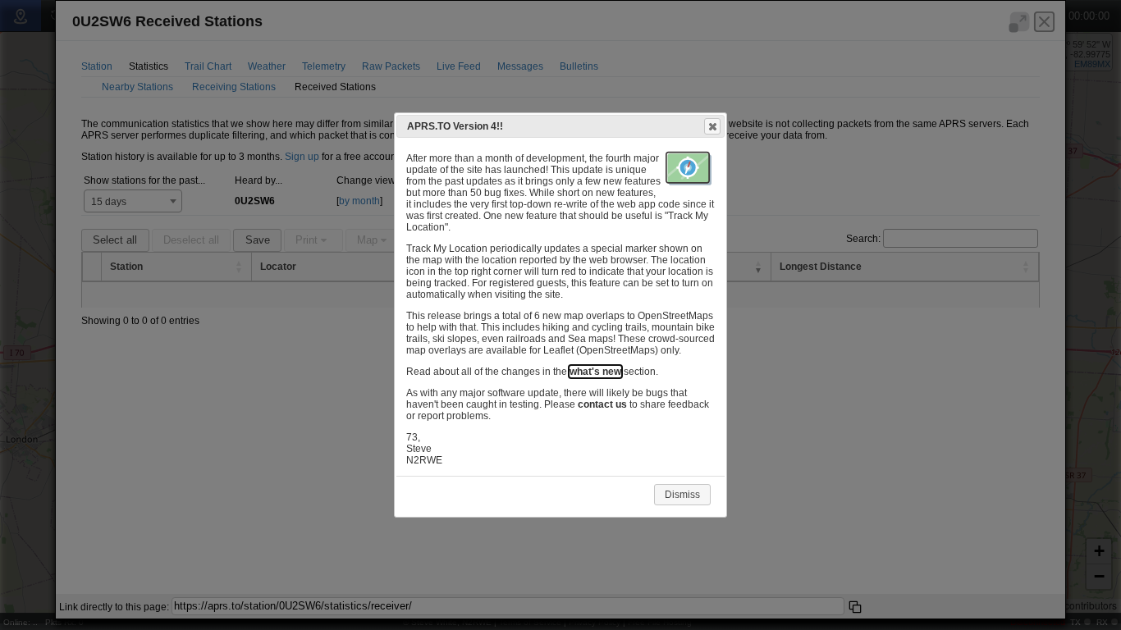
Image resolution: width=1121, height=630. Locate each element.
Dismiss (682, 494)
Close (712, 126)
